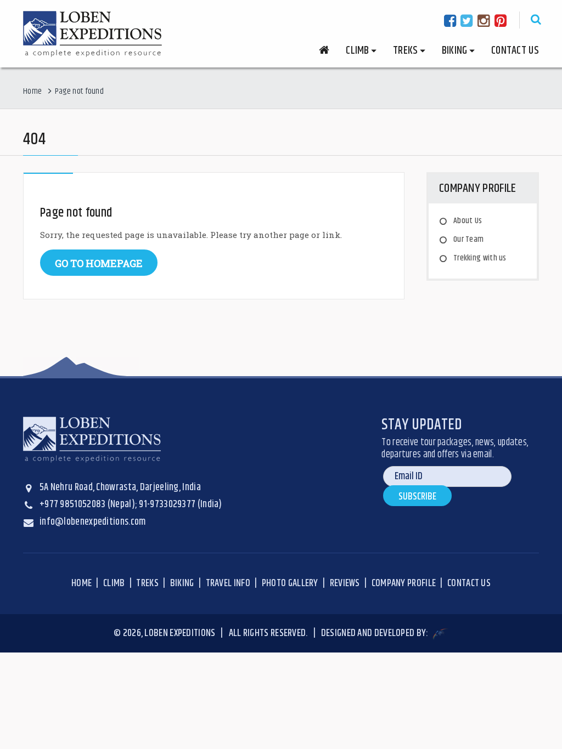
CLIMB (114, 583)
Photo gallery (290, 583)
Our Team (468, 239)
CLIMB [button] (357, 50)
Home (32, 91)
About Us (467, 220)
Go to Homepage (99, 263)
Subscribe (417, 496)
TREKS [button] (405, 50)
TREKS (147, 583)
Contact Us (515, 50)
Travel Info (228, 583)
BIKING (182, 583)
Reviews (345, 583)
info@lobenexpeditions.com (93, 522)
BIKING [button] (455, 50)
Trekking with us (480, 258)
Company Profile (404, 583)
